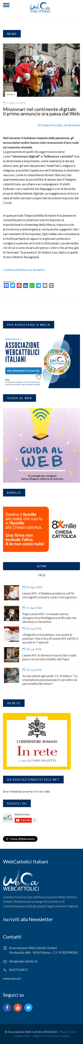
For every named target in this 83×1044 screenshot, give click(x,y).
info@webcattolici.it (23, 961)
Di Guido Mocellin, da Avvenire (58, 125)
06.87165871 (18, 970)
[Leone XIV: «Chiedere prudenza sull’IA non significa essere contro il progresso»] (11, 592)
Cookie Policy (21, 1036)
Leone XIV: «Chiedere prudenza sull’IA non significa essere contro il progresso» (50, 595)
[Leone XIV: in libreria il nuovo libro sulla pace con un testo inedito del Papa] (11, 654)
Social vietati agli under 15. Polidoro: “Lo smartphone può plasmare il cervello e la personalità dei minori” (50, 679)
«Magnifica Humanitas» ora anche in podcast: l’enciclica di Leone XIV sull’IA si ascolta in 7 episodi (50, 638)
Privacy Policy (67, 1031)
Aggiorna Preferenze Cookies (51, 1036)
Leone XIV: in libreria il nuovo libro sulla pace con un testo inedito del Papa (49, 657)
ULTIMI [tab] (41, 566)
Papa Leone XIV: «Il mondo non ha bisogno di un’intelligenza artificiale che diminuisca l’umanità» (49, 617)
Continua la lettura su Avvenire (24, 270)
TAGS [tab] (41, 575)
